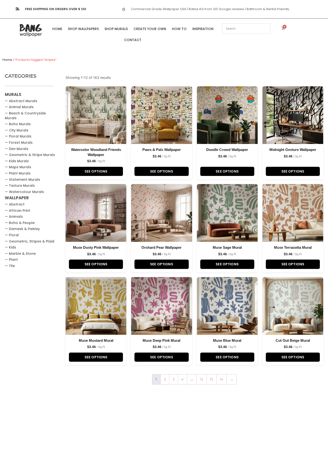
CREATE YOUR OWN (150, 28)
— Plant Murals (17, 173)
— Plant (11, 259)
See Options (96, 171)
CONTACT (132, 39)
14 (221, 379)
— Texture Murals (20, 185)
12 (201, 379)
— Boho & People (20, 222)
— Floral (12, 235)
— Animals (14, 216)
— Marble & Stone (20, 253)
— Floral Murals (18, 136)
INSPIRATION (202, 28)
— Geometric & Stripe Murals (30, 154)
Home (7, 60)
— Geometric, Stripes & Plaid (29, 241)
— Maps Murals (18, 167)
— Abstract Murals (21, 101)
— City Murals (16, 130)
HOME (57, 28)
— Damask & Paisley (22, 228)
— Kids (10, 247)
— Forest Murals (19, 142)
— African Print (17, 210)
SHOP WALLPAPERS (83, 28)
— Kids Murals (17, 161)
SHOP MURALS (116, 28)
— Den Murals (16, 148)
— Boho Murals (18, 124)
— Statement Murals (22, 179)
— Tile (10, 265)
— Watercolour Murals (24, 191)
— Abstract (14, 204)
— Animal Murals (19, 107)
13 (211, 379)
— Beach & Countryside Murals (25, 115)
